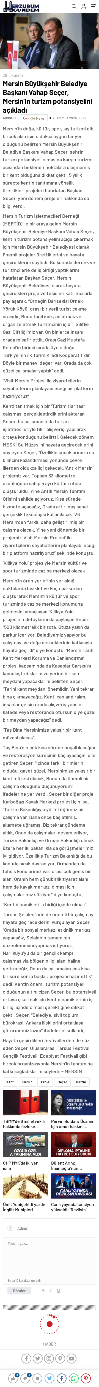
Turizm (81, 1082)
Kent (10, 1082)
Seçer (62, 1082)
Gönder (19, 1290)
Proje (45, 1082)
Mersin (27, 1082)
